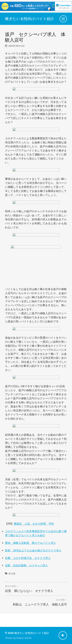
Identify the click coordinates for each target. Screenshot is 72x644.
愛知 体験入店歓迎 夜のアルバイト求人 (30, 543)
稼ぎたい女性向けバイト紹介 (29, 19)
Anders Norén (23, 638)
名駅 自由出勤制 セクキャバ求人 (26, 565)
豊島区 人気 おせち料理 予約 (34, 523)
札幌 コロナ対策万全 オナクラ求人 (28, 558)
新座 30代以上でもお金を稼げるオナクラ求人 (33, 550)
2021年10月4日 (16, 46)
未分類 (11, 573)
